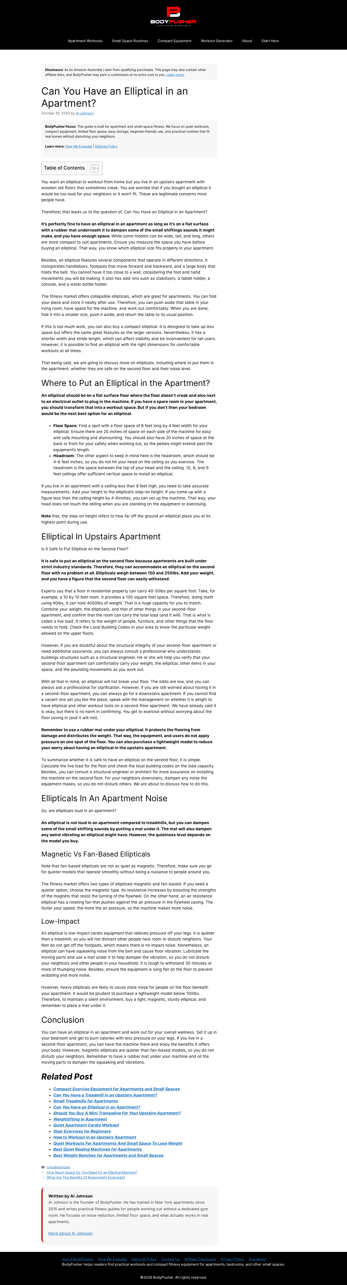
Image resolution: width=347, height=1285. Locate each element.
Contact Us (170, 1259)
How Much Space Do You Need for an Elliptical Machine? (92, 1172)
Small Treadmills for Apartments (85, 1101)
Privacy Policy (232, 1259)
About (247, 41)
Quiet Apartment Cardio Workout (86, 1125)
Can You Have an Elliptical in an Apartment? (96, 1107)
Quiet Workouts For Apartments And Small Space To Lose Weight (117, 1143)
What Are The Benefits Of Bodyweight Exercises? (86, 1177)
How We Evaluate (78, 146)
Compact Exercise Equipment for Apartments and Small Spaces (116, 1089)
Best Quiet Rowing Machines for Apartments (97, 1149)
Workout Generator (217, 41)
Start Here (270, 41)
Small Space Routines (130, 41)
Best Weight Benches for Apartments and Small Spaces (108, 1155)
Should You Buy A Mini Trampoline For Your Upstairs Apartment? (117, 1113)
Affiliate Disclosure (200, 1259)
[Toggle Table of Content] (92, 168)
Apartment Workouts (85, 41)
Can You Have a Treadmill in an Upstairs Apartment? (105, 1095)
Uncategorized (58, 1167)
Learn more (175, 75)
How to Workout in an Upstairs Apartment (94, 1137)
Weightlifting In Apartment (80, 1119)
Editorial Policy (106, 146)
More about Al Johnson (70, 1233)
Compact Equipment (174, 41)
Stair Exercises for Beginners (82, 1131)
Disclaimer (258, 1259)
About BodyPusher (77, 1259)
